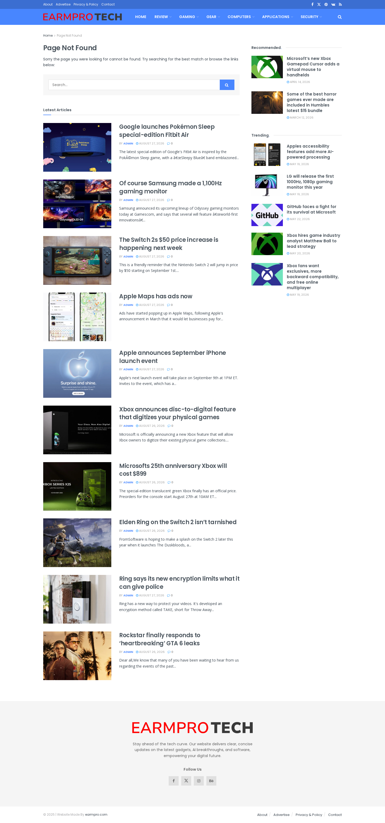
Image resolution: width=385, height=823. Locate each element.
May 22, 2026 (299, 219)
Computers (239, 16)
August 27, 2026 (151, 143)
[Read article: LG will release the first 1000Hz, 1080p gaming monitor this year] (267, 184)
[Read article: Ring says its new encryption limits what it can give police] (77, 599)
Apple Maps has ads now (155, 296)
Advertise (63, 4)
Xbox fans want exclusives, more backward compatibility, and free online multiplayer (313, 276)
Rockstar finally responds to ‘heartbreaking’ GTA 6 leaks (159, 639)
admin (128, 143)
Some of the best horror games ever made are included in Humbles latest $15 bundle (312, 102)
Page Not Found (69, 35)
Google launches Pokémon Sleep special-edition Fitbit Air (166, 131)
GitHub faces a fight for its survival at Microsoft (311, 209)
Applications (275, 16)
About (48, 4)
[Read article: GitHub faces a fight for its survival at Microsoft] (267, 215)
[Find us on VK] (333, 4)
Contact (108, 4)
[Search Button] (340, 17)
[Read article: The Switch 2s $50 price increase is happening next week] (77, 260)
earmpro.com (96, 814)
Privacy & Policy (86, 4)
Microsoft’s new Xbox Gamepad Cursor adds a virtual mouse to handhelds (313, 67)
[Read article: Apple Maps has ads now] (77, 317)
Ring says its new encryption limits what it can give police (179, 583)
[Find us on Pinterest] (326, 4)
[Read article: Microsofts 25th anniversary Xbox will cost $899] (77, 486)
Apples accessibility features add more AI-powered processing (310, 151)
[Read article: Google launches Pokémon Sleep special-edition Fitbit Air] (77, 147)
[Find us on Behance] (211, 781)
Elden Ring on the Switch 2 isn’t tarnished (178, 522)
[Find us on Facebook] (312, 4)
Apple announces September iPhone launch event (172, 357)
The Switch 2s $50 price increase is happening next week (168, 244)
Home (140, 16)
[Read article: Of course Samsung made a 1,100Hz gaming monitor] (77, 204)
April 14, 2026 (299, 82)
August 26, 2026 (151, 426)
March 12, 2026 (301, 117)
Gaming (187, 16)
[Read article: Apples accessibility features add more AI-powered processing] (267, 154)
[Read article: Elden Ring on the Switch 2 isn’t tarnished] (77, 542)
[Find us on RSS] (340, 4)
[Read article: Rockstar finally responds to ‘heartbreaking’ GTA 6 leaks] (77, 655)
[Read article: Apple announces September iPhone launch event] (77, 373)
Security (309, 16)
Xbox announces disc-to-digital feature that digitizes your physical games (177, 413)
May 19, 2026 (299, 164)
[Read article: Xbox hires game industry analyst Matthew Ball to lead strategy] (267, 244)
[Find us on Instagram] (199, 781)
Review (161, 16)
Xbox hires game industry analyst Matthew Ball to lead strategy (313, 241)
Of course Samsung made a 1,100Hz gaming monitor (170, 187)
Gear (211, 16)
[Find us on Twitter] (319, 4)
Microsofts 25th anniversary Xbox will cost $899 (173, 470)
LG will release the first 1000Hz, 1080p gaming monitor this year (310, 181)
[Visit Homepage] (82, 17)
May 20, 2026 (299, 253)
